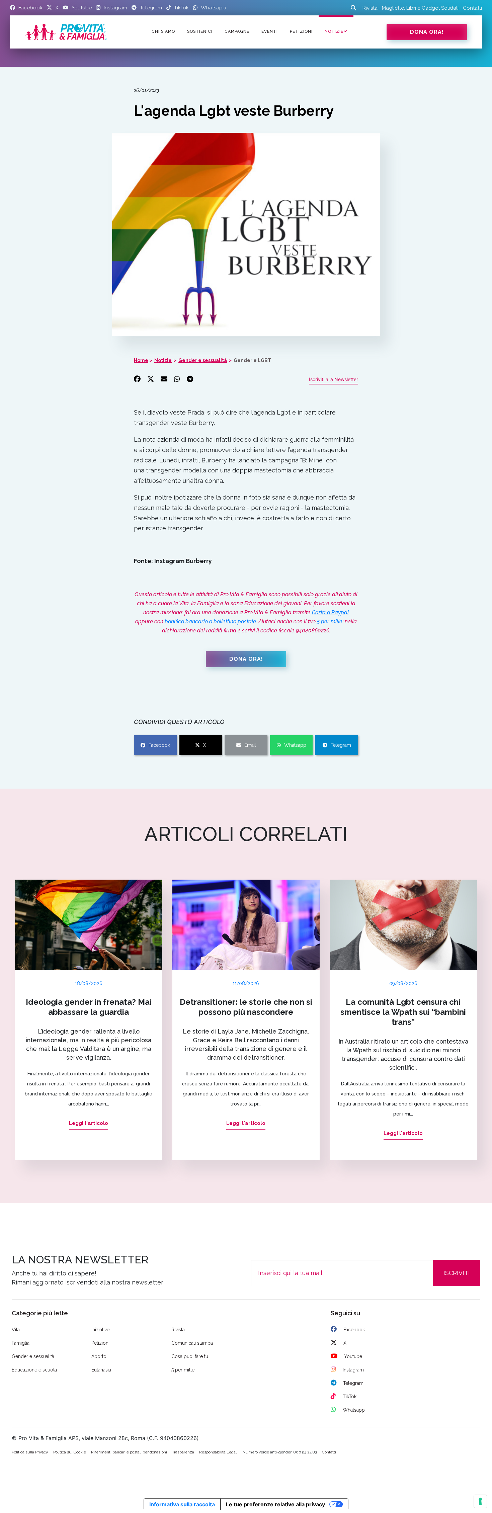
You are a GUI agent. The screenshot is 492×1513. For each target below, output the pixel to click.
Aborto (98, 1356)
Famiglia (20, 1343)
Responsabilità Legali (218, 1452)
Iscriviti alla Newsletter (333, 379)
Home (141, 360)
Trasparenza (183, 1452)
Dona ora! (427, 32)
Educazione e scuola (34, 1369)
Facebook (159, 745)
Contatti (472, 8)
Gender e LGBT (252, 360)
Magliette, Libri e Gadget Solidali (420, 8)
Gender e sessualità (202, 360)
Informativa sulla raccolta (182, 1504)
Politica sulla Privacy (30, 1452)
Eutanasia (101, 1369)
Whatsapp (295, 745)
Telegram (341, 745)
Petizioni (100, 1343)
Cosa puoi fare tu (189, 1356)
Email (250, 745)
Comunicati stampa (192, 1343)
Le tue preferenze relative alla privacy (275, 1504)
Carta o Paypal (330, 612)
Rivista (370, 8)
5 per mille (329, 621)
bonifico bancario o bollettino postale (210, 621)
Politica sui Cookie (69, 1452)
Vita (16, 1329)
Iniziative (100, 1329)
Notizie (334, 31)
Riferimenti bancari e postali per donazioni (129, 1452)
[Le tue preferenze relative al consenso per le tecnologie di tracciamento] (480, 1501)
